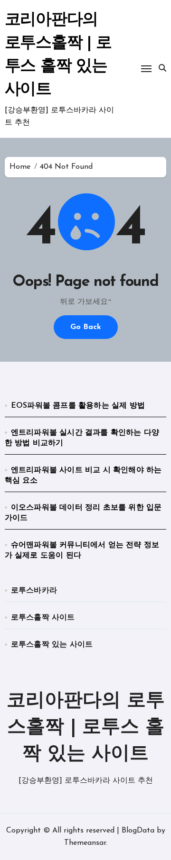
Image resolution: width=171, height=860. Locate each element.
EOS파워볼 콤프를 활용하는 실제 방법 (78, 406)
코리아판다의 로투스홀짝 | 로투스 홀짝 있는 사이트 (86, 728)
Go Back (85, 327)
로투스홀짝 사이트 (43, 618)
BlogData (138, 830)
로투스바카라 (34, 591)
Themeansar (85, 843)
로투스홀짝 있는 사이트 (52, 645)
